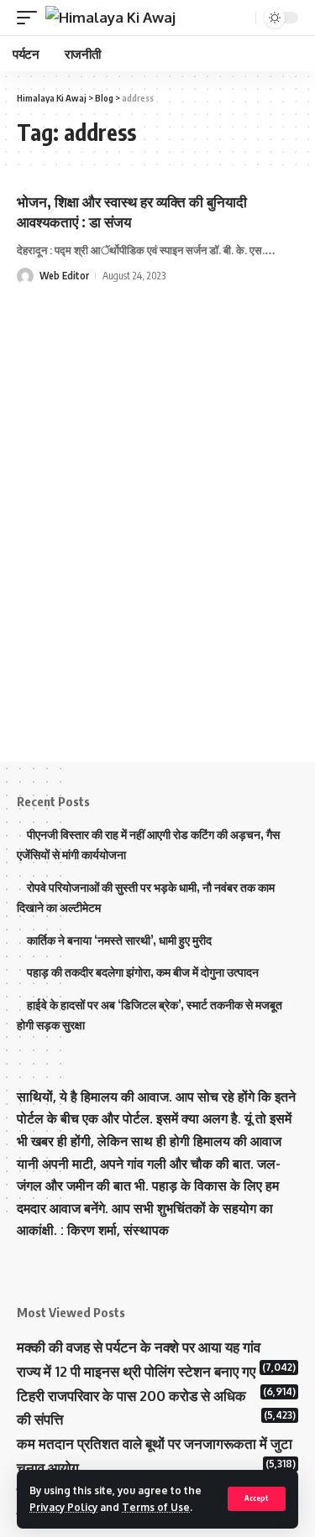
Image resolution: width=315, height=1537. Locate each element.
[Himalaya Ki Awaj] (110, 17)
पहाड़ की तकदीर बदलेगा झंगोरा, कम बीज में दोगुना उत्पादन (143, 972)
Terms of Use (156, 1507)
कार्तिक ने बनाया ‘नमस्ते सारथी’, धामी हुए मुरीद (119, 940)
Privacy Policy (63, 1507)
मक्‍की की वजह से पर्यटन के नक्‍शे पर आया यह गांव (138, 1347)
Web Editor (64, 275)
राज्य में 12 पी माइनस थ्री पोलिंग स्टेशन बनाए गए (136, 1371)
